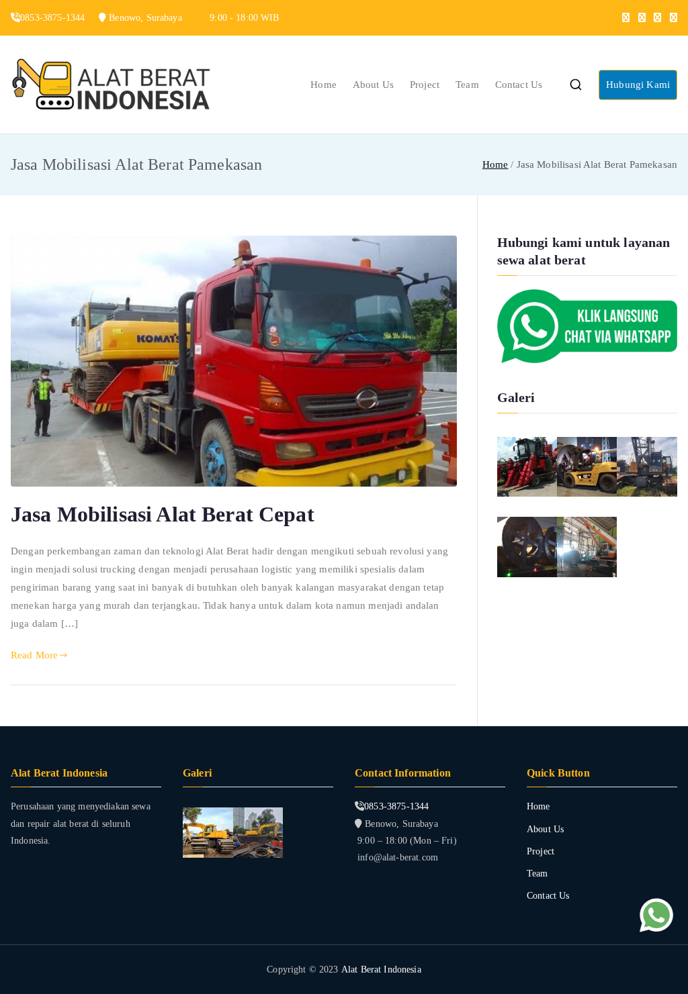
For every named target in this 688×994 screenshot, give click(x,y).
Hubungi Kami (638, 84)
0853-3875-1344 (396, 806)
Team (467, 84)
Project (424, 84)
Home (323, 84)
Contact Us (519, 84)
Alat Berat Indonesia (381, 969)
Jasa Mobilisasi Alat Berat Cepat (162, 514)
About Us (373, 84)
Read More (34, 655)
